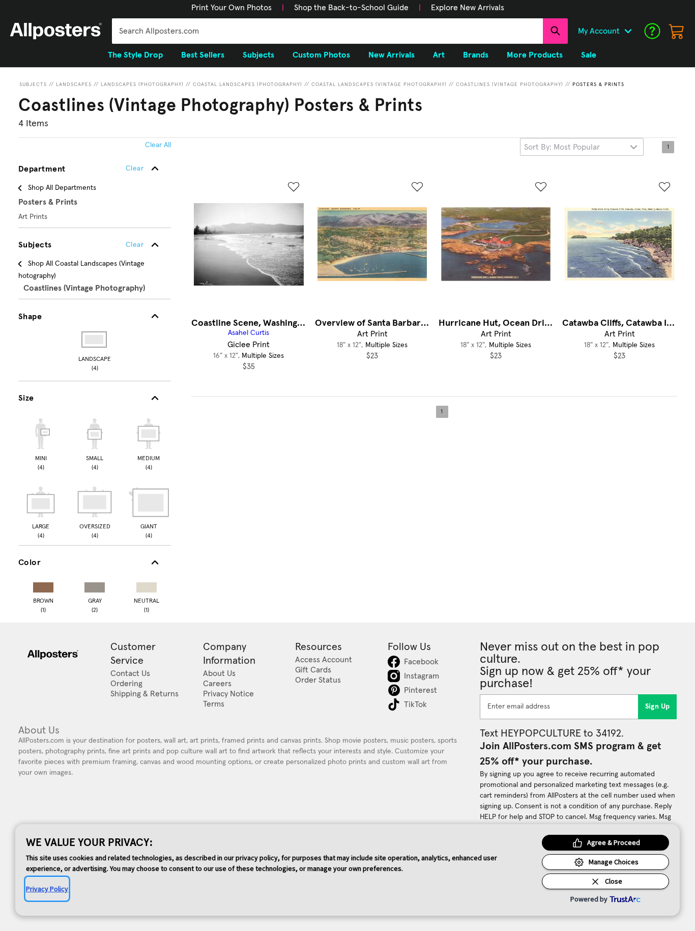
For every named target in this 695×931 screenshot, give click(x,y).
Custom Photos (321, 55)
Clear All (158, 145)
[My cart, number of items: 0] (677, 31)
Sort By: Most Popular (562, 147)
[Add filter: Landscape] (94, 339)
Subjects (33, 84)
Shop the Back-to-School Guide (351, 8)
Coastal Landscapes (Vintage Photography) (379, 84)
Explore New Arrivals (467, 8)
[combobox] (327, 31)
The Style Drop (135, 55)
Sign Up (657, 706)
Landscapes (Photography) (142, 84)
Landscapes (74, 84)
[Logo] (56, 31)
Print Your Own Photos (231, 8)
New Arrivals (391, 55)
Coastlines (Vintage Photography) (509, 84)
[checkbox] (40, 442)
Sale (588, 55)
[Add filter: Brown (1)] (43, 585)
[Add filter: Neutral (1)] (146, 585)
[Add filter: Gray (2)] (94, 585)
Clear (134, 244)
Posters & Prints (598, 84)
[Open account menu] (628, 31)
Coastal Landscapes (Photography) (247, 84)
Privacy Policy (47, 888)
